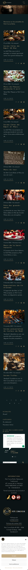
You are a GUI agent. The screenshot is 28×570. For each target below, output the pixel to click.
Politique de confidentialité (17, 567)
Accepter (14, 556)
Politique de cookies (8, 567)
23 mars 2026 (7, 84)
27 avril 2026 (7, 43)
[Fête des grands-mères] (14, 195)
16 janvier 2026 (7, 242)
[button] (26, 539)
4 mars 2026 (7, 122)
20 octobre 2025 (8, 372)
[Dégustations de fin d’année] (14, 275)
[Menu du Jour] (14, 157)
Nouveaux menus (17, 242)
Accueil (5, 414)
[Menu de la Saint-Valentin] (14, 235)
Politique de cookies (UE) (14, 523)
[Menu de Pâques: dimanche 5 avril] (14, 76)
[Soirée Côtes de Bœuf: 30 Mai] (14, 35)
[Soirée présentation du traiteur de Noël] (14, 317)
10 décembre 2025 (8, 282)
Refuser (14, 560)
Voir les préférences (14, 564)
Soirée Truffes (10, 375)
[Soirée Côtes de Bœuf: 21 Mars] (14, 114)
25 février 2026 (8, 166)
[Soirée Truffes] (14, 361)
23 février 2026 (7, 202)
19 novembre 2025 (8, 326)
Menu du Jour (10, 170)
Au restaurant (15, 43)
